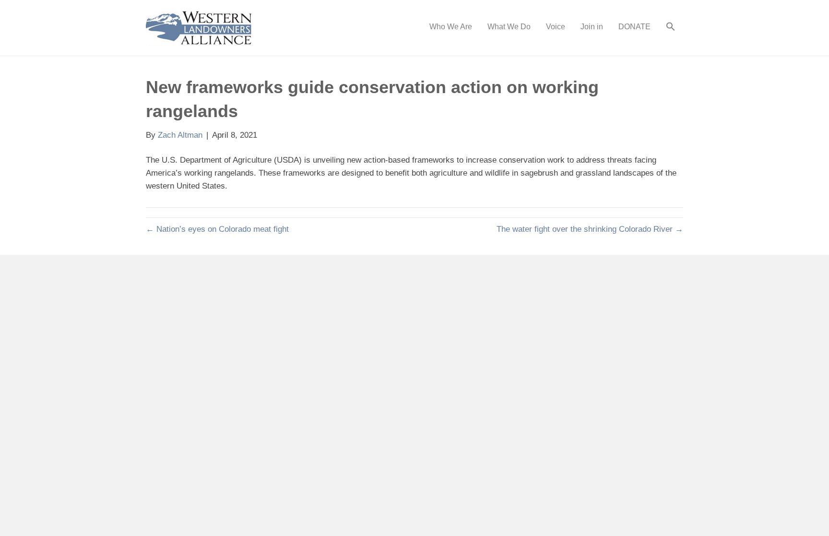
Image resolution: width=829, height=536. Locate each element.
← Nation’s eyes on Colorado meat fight (217, 229)
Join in (591, 27)
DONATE (634, 27)
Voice (555, 27)
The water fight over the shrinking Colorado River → (590, 229)
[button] (670, 27)
